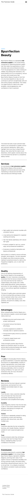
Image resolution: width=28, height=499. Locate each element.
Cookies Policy (6, 485)
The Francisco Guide (7, 2)
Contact (4, 488)
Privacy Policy (6, 486)
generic (3, 48)
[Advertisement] (14, 24)
